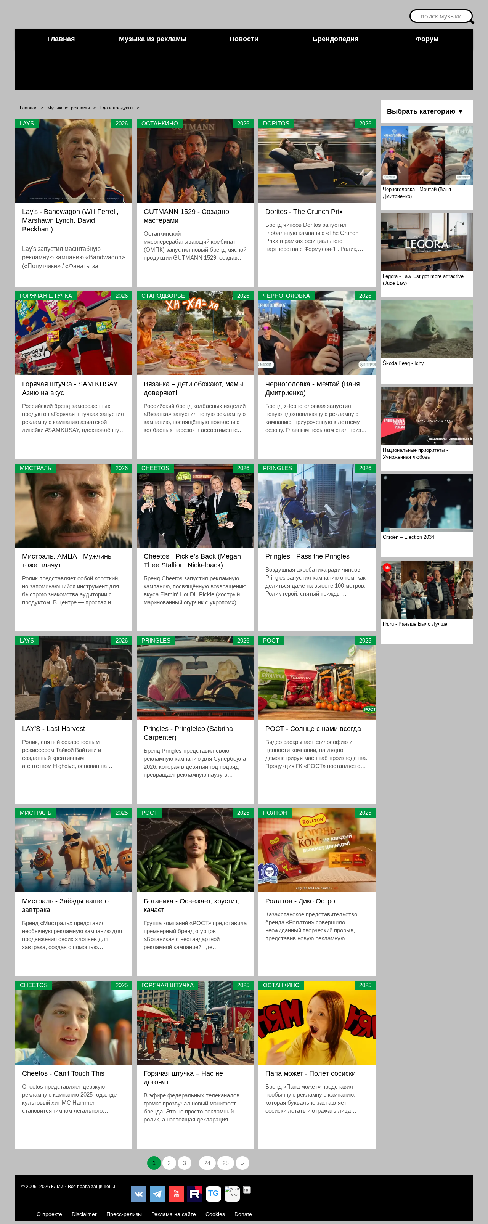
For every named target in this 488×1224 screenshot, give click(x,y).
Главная (61, 39)
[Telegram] (157, 1194)
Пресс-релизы (124, 1214)
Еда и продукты (116, 108)
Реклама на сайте (173, 1214)
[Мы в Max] (232, 1194)
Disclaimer (84, 1214)
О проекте (49, 1214)
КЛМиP (58, 1186)
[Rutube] (194, 1194)
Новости (244, 39)
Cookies (215, 1214)
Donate (243, 1214)
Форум (427, 39)
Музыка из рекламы (152, 39)
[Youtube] (176, 1194)
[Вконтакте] (138, 1194)
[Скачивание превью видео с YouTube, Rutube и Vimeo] (213, 1194)
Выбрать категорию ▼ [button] (425, 111)
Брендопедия (336, 39)
